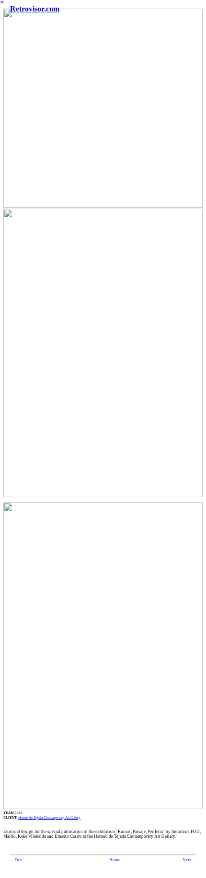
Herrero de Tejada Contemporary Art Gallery (49, 817)
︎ (2, 2)
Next (189, 859)
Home (112, 859)
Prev (16, 859)
